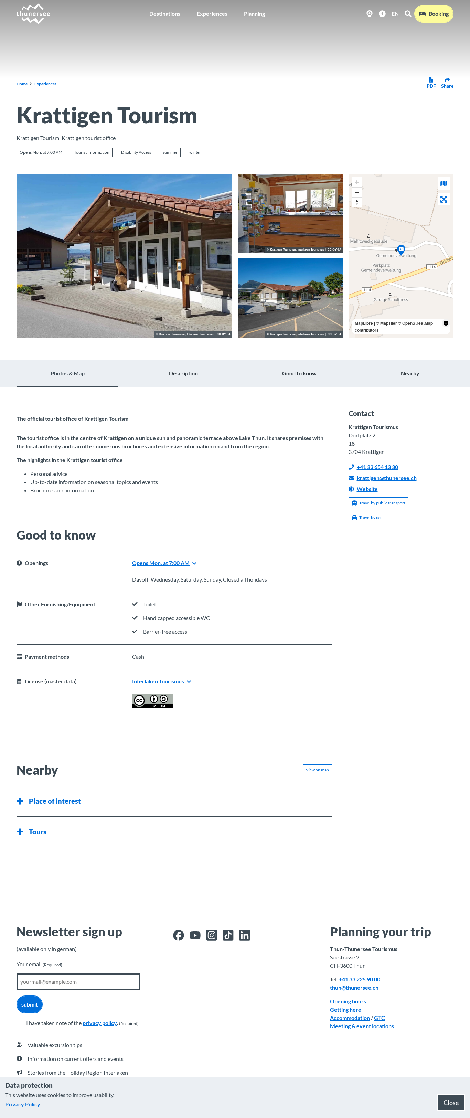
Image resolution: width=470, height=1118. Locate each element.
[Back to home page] (34, 14)
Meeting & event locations (362, 1026)
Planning (254, 13)
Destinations (164, 13)
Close (451, 1102)
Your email (39, 964)
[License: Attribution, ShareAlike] (152, 706)
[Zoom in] (357, 182)
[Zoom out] (357, 192)
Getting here (345, 1009)
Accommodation (350, 1017)
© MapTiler (386, 323)
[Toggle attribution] (446, 323)
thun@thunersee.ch (354, 987)
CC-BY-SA (224, 334)
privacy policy (100, 1023)
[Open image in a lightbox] (124, 256)
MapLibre (364, 323)
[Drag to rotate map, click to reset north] (357, 202)
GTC (379, 1017)
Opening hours (348, 1001)
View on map (317, 770)
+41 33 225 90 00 (359, 979)
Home (22, 83)
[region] (401, 256)
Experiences (212, 13)
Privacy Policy (22, 1104)
